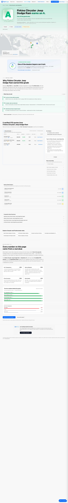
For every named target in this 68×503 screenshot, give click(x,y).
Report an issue (26, 26)
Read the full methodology (8, 317)
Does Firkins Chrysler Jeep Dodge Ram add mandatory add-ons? (15, 220)
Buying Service (20, 1)
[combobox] (55, 164)
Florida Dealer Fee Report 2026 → (10, 235)
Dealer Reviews (41, 1)
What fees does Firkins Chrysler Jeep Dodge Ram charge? (14, 216)
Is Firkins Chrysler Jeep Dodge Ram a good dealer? (13, 222)
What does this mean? (36, 70)
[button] (37, 43)
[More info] (12, 131)
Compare (5, 26)
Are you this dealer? (20, 317)
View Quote (40, 144)
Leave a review (18, 26)
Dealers (7, 5)
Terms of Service (7, 338)
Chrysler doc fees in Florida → (36, 233)
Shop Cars (12, 1)
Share (12, 26)
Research (33, 1)
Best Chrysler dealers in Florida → (10, 233)
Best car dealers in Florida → (23, 235)
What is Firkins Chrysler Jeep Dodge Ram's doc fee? (13, 218)
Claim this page (5, 29)
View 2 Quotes (39, 137)
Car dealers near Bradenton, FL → (51, 233)
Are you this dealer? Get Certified (24, 70)
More (48, 1)
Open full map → (15, 54)
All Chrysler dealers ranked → (23, 233)
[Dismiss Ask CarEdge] (66, 499)
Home (4, 5)
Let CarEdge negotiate (25, 332)
